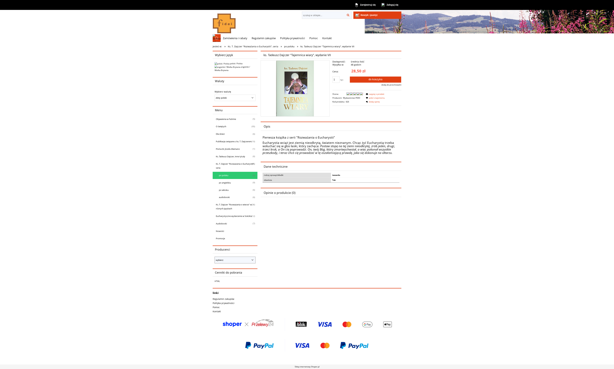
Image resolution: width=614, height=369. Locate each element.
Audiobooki (221, 223)
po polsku (223, 175)
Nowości (220, 231)
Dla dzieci (220, 133)
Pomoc (216, 307)
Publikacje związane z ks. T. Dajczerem (234, 141)
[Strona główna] (224, 22)
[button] (374, 94)
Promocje (220, 238)
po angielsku (225, 182)
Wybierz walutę (223, 92)
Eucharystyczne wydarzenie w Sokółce (234, 216)
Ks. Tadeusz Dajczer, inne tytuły (230, 156)
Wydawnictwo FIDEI (351, 98)
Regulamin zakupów (223, 298)
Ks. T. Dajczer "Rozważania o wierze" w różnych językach (234, 206)
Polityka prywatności (223, 303)
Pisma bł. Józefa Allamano (228, 149)
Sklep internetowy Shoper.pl (307, 366)
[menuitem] (235, 38)
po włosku (224, 190)
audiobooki (224, 197)
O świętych (221, 126)
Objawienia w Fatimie (226, 119)
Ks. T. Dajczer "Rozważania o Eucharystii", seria (235, 165)
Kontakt (217, 311)
